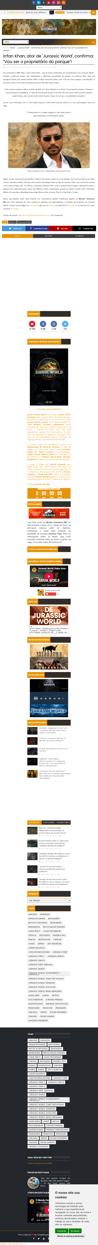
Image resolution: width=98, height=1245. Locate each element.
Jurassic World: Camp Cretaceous (46, 979)
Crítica (32, 935)
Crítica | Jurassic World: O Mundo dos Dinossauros (52, 739)
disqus (17, 236)
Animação (45, 914)
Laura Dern (34, 995)
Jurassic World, (51, 67)
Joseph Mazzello (37, 948)
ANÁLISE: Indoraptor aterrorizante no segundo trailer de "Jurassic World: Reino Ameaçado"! (52, 762)
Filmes (32, 944)
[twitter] (39, 2)
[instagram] (54, 2)
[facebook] (34, 2)
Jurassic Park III (37, 960)
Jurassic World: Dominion (42, 983)
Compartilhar (40, 229)
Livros (46, 995)
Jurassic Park (60, 952)
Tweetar (17, 229)
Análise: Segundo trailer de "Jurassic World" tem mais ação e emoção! (53, 730)
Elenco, (42, 67)
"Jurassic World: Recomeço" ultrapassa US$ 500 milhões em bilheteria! (52, 869)
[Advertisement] (49, 800)
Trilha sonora (47, 1016)
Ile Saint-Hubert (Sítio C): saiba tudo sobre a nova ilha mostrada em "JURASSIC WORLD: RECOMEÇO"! (54, 843)
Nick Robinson (36, 1000)
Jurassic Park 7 (37, 956)
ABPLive (21, 215)
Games (41, 944)
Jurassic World (23, 48)
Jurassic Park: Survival (41, 965)
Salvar (64, 229)
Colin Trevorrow (52, 931)
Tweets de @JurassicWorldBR (40, 1163)
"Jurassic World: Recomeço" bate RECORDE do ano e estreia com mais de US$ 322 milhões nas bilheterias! (54, 882)
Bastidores (53, 918)
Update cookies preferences (11, 1243)
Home (5, 48)
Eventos (58, 939)
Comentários (63, 823)
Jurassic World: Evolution (42, 987)
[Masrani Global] (49, 698)
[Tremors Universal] (49, 663)
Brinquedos (34, 927)
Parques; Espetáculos (57, 1004)
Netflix (55, 995)
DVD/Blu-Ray (59, 935)
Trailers (33, 1016)
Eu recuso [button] (75, 1231)
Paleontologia (36, 1004)
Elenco (12, 48)
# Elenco (12, 222)
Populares (49, 822)
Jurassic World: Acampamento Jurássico (44, 974)
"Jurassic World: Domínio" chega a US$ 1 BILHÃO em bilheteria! (69, 12)
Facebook (34, 205)
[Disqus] (49, 274)
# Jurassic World (24, 222)
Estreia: (38, 484)
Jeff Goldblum (54, 944)
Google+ (72, 205)
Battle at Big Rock (38, 923)
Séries (44, 1012)
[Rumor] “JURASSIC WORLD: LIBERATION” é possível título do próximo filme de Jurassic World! (52, 830)
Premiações (34, 1008)
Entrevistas (45, 939)
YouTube (14, 209)
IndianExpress (32, 215)
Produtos (48, 1008)
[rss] (63, 2)
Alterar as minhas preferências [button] (70, 1236)
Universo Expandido (38, 1020)
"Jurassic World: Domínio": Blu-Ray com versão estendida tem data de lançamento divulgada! (55, 774)
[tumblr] (44, 2)
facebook (80, 236)
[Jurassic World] (49, 685)
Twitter (51, 205)
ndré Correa (45, 215)
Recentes (35, 822)
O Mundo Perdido (54, 1000)
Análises (33, 914)
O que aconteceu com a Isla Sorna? (53, 749)
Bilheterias (36, 12)
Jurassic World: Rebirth (49, 409)
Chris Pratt (34, 931)
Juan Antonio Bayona (39, 952)
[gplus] (58, 2)
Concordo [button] (61, 1231)
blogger (48, 236)
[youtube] (49, 2)
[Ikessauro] (49, 650)
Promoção (61, 1008)
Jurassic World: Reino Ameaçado (45, 991)
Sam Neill (33, 1012)
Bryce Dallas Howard (54, 927)
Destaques (44, 935)
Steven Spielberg (58, 1012)
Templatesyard (43, 1234)
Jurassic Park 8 (56, 956)
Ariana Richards (37, 918)
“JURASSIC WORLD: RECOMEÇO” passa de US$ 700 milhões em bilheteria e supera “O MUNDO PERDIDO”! (54, 856)
